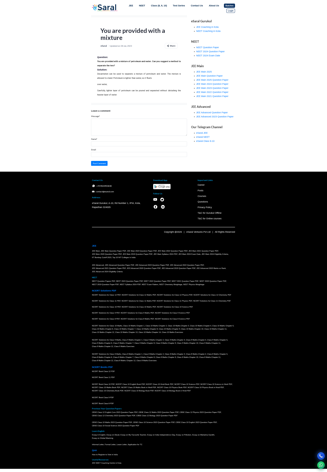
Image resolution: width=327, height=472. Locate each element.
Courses (202, 196)
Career (201, 185)
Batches (229, 6)
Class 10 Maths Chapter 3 (178, 326)
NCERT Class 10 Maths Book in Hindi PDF (138, 387)
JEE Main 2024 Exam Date (189, 254)
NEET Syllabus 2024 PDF (130, 284)
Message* (95, 116)
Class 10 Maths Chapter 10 (192, 329)
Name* (94, 139)
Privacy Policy (205, 207)
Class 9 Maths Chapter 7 (123, 343)
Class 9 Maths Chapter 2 (153, 340)
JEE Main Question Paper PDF (113, 251)
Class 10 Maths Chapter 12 (103, 332)
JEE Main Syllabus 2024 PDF (165, 254)
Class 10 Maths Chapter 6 (102, 329)
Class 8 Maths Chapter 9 (166, 357)
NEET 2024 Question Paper (210, 51)
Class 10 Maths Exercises (172, 332)
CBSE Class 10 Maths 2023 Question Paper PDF (112, 422)
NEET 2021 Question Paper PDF (185, 281)
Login (230, 11)
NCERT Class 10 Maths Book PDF (106, 387)
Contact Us (197, 5)
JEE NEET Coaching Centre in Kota (106, 463)
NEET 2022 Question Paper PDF (157, 281)
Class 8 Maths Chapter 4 (196, 354)
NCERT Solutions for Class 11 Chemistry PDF (212, 301)
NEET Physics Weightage (193, 284)
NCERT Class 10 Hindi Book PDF (159, 384)
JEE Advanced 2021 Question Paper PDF (109, 268)
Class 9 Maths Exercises (124, 346)
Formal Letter (110, 444)
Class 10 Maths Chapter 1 (133, 326)
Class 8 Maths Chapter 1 (132, 354)
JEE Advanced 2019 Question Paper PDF (179, 268)
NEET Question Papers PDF (103, 281)
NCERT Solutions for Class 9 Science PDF (172, 313)
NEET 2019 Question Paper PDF (105, 284)
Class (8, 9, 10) (159, 5)
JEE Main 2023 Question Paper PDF (142, 251)
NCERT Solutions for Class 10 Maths (107, 326)
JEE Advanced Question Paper (212, 112)
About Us (214, 5)
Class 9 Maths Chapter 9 (166, 343)
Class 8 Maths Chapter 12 (102, 360)
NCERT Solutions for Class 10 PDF (106, 307)
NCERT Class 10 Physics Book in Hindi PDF (206, 387)
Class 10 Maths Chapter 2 (156, 326)
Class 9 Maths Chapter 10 (187, 343)
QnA (94, 450)
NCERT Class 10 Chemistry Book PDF (107, 391)
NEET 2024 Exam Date (208, 55)
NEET (142, 5)
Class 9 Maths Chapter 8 (145, 343)
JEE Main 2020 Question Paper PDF (107, 254)
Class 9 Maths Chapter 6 (102, 343)
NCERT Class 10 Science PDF (186, 384)
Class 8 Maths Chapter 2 (153, 354)
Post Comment (99, 163)
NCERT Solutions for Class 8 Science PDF (172, 319)
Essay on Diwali (113, 435)
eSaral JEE (202, 133)
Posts (200, 190)
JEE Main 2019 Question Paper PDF (138, 254)
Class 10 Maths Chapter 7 (124, 329)
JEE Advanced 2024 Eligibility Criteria (107, 272)
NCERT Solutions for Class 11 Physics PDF (174, 301)
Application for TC (135, 444)
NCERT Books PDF (102, 367)
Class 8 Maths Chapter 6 (102, 357)
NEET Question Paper (207, 47)
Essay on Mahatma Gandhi (203, 435)
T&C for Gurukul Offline (209, 213)
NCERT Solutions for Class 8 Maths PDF (137, 319)
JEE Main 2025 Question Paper (212, 80)
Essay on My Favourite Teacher (133, 435)
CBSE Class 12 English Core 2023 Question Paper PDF (115, 412)
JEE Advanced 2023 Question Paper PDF (152, 265)
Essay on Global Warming (102, 438)
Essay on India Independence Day (161, 435)
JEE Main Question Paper (209, 76)
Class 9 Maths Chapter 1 (132, 340)
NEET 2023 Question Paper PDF (129, 281)
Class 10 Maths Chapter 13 (126, 332)
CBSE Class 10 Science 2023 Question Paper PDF (154, 422)
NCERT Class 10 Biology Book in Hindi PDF (173, 391)
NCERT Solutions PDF (104, 290)
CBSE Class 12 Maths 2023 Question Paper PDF (159, 412)
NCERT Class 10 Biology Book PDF (139, 391)
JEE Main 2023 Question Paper (212, 88)
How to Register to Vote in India (105, 455)
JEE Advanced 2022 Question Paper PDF (187, 265)
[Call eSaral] (321, 456)
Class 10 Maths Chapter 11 (215, 329)
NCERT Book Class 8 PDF (103, 403)
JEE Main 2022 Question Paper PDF (173, 251)
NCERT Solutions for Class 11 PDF (106, 301)
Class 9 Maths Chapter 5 (217, 340)
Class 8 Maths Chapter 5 (217, 354)
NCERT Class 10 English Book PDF (130, 384)
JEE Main (96, 251)
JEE (131, 5)
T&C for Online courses (209, 218)
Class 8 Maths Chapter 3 (175, 354)
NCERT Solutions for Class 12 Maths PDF (139, 295)
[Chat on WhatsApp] (321, 465)
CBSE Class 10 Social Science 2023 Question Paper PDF (115, 426)
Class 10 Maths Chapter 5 (222, 326)
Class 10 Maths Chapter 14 (150, 332)
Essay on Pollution (183, 435)
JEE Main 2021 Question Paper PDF (203, 251)
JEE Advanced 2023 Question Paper (214, 116)
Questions (203, 201)
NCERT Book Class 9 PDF (103, 397)
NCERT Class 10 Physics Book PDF (172, 387)
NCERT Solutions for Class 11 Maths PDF (139, 301)
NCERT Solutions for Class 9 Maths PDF (137, 313)
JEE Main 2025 (204, 71)
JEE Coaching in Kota (207, 27)
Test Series (179, 5)
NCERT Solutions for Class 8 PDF (106, 319)
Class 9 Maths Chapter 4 (196, 340)
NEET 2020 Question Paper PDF (213, 281)
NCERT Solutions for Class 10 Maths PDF (139, 307)
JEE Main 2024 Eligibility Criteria (215, 254)
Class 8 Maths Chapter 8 (145, 357)
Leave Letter (122, 444)
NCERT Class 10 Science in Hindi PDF (216, 384)
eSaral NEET (203, 137)
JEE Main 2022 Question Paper (212, 92)
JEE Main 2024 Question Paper (212, 84)
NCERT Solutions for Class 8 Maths (106, 354)
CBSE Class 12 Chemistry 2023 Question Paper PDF (113, 416)
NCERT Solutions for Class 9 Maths (106, 340)
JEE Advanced (98, 265)
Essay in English (99, 435)
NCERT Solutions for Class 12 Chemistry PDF (212, 295)
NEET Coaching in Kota (208, 31)
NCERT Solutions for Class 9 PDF (106, 313)
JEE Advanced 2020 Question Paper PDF (144, 268)
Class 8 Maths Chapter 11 (209, 357)
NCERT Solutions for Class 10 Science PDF (175, 307)
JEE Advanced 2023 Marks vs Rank (211, 268)
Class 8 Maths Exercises (147, 360)
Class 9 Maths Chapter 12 (102, 346)
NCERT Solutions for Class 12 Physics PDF (174, 295)
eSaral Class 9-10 (205, 141)
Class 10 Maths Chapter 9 (169, 329)
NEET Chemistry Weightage (170, 284)
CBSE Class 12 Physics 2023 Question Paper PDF (200, 412)
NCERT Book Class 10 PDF (103, 384)
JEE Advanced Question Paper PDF (119, 265)
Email (93, 149)
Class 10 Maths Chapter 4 (200, 326)
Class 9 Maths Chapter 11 (209, 343)
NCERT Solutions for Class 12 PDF (106, 295)
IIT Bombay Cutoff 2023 (101, 257)
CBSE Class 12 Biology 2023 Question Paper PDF (157, 416)
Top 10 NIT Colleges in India (124, 257)
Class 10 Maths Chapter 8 (147, 329)
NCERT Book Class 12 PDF (103, 371)
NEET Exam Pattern (150, 284)
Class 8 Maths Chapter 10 (187, 357)
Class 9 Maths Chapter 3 (175, 340)
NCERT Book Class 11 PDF (103, 377)
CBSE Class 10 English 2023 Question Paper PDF (196, 422)
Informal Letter (98, 444)
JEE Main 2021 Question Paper (212, 96)
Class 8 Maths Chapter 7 (123, 357)
